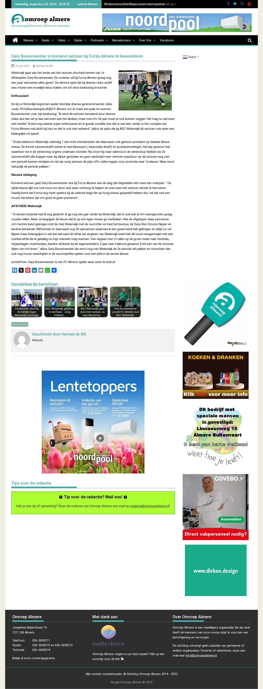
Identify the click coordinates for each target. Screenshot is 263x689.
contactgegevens (43, 658)
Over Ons (145, 40)
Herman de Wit (44, 66)
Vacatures (167, 40)
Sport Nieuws (20, 324)
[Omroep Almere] (15, 39)
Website (37, 340)
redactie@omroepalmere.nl (149, 506)
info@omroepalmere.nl (201, 655)
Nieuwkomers (121, 40)
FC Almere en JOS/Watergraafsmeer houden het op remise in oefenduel (152, 4)
